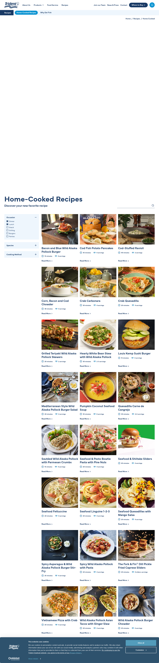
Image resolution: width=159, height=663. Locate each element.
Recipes (7, 12)
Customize (140, 650)
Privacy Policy (75, 653)
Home (128, 18)
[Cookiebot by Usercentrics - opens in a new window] (14, 658)
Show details (33, 659)
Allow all (141, 643)
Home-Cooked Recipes (26, 12)
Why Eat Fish (45, 12)
